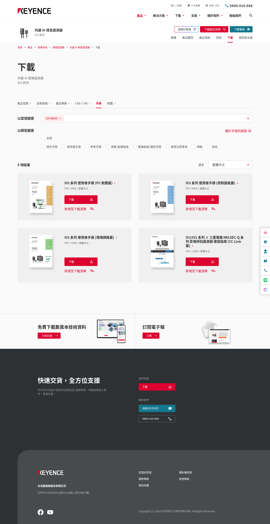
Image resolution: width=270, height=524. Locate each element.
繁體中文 (218, 164)
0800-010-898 (241, 5)
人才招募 (195, 5)
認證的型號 (145, 472)
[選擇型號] (147, 118)
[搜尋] (251, 15)
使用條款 (184, 479)
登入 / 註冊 (176, 5)
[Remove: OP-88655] (61, 118)
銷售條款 (144, 479)
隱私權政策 (185, 472)
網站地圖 (144, 485)
